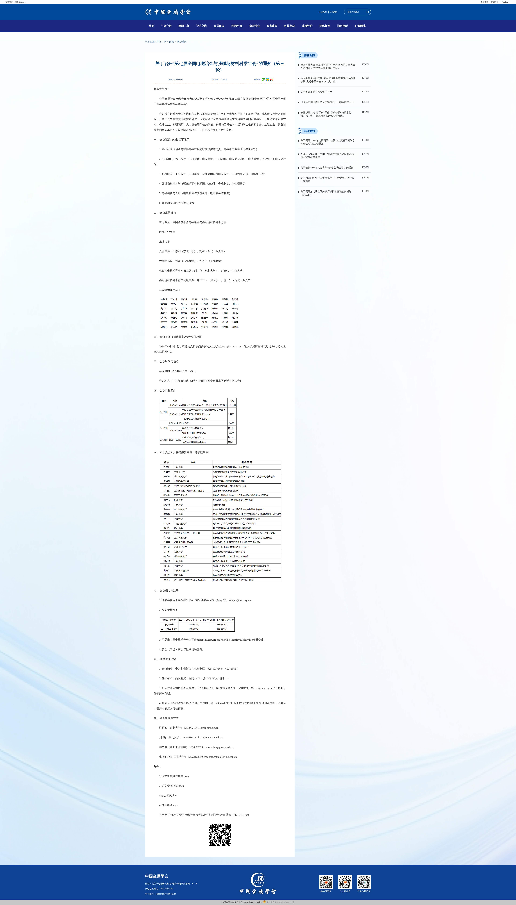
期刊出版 (342, 25)
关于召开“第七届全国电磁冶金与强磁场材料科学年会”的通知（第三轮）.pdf (204, 814)
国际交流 (236, 25)
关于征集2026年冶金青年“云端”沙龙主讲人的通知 (327, 167)
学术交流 (201, 25)
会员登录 (484, 2)
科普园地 (360, 25)
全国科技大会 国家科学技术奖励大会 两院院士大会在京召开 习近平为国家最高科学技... (328, 66)
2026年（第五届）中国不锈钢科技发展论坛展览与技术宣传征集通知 (327, 156)
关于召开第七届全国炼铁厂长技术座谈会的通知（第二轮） (326, 193)
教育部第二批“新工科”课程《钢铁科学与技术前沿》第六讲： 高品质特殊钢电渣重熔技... (326, 114)
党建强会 (254, 25)
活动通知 (182, 41)
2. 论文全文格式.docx (171, 785)
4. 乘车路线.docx (168, 805)
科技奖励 (289, 25)
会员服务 (219, 25)
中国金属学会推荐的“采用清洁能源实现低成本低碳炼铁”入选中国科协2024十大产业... (328, 80)
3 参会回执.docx (168, 795)
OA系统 (333, 12)
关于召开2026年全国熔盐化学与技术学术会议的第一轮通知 (327, 180)
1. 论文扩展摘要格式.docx (174, 776)
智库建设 (272, 25)
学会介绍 (166, 25)
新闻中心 (183, 25)
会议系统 (322, 12)
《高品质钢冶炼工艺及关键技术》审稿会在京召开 (327, 102)
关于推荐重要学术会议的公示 (316, 92)
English (504, 2)
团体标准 (324, 25)
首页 (151, 25)
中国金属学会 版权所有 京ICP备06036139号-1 (242, 902)
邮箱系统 (495, 2)
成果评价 (307, 25)
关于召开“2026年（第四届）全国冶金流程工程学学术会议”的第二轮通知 (328, 142)
